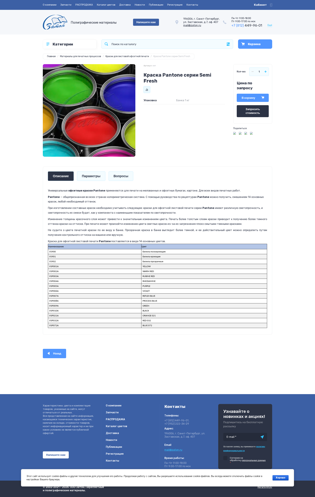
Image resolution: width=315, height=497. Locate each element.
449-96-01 (246, 25)
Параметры (91, 176)
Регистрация (174, 4)
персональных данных (254, 460)
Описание (61, 176)
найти (106, 44)
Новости (140, 4)
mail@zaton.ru (192, 25)
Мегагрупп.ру (265, 487)
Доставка (125, 4)
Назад (57, 353)
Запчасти (65, 4)
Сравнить (147, 89)
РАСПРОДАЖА (84, 4)
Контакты (192, 4)
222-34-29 (176, 423)
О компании (49, 4)
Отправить (262, 437)
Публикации (156, 4)
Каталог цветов (106, 4)
